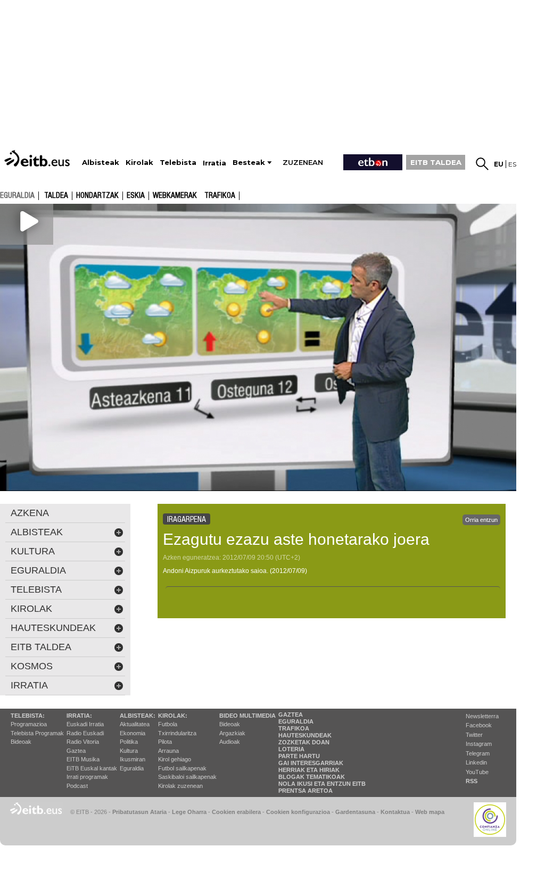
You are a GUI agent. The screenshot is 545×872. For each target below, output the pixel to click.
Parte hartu (299, 756)
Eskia (136, 196)
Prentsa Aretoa (305, 790)
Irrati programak (87, 777)
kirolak (31, 608)
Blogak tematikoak (311, 777)
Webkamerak (175, 196)
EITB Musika (83, 759)
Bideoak (21, 741)
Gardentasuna (355, 812)
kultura (33, 551)
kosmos (32, 666)
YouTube (477, 772)
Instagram (479, 744)
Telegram (478, 753)
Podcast (77, 786)
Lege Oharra (189, 812)
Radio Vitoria (83, 741)
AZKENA (30, 513)
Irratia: (79, 715)
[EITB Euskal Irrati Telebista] (38, 158)
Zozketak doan (303, 742)
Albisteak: (137, 715)
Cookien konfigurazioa (298, 812)
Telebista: (28, 715)
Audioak (229, 741)
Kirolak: (172, 715)
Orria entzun (481, 520)
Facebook (479, 725)
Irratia (29, 685)
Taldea (56, 196)
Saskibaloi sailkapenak (187, 777)
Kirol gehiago (174, 759)
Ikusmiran (132, 759)
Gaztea (76, 751)
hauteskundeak (53, 627)
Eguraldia (132, 768)
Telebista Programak (37, 733)
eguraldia (17, 195)
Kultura (129, 751)
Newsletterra (482, 716)
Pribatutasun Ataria (139, 812)
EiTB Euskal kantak (92, 768)
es (512, 164)
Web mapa (429, 812)
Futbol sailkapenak (182, 768)
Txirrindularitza (177, 733)
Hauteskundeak (305, 735)
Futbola (167, 724)
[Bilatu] (482, 163)
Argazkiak (232, 733)
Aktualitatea (135, 724)
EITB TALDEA (435, 162)
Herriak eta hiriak (309, 770)
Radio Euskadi (85, 733)
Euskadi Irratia (85, 724)
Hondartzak (97, 196)
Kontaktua (395, 812)
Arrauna (168, 751)
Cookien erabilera (236, 812)
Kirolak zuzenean (180, 786)
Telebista (36, 589)
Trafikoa (219, 196)
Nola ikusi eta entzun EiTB (322, 783)
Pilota (165, 741)
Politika (129, 741)
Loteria (291, 749)
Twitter (474, 735)
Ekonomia (132, 733)
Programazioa (29, 724)
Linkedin (476, 762)
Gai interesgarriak (310, 763)
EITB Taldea (41, 647)
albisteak (37, 532)
